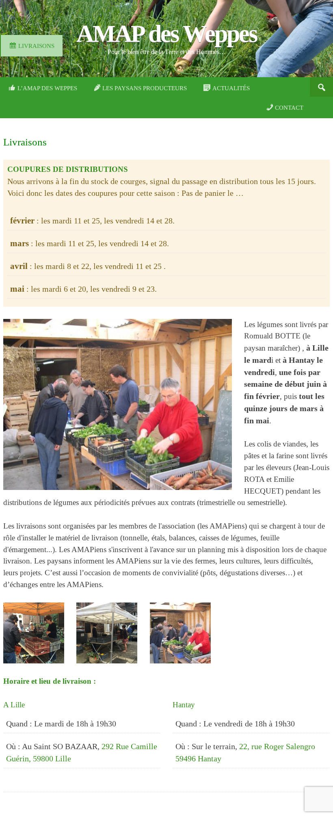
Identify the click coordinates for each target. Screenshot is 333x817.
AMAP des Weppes (166, 33)
